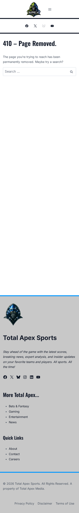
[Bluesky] (44, 26)
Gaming (14, 411)
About (13, 448)
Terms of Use (65, 503)
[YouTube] (52, 26)
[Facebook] (27, 26)
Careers (14, 459)
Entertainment (18, 417)
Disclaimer (45, 503)
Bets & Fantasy (19, 406)
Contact (14, 454)
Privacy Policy (24, 503)
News (13, 422)
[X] (35, 26)
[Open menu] (49, 9)
